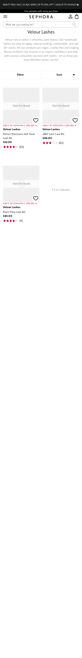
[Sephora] (41, 16)
